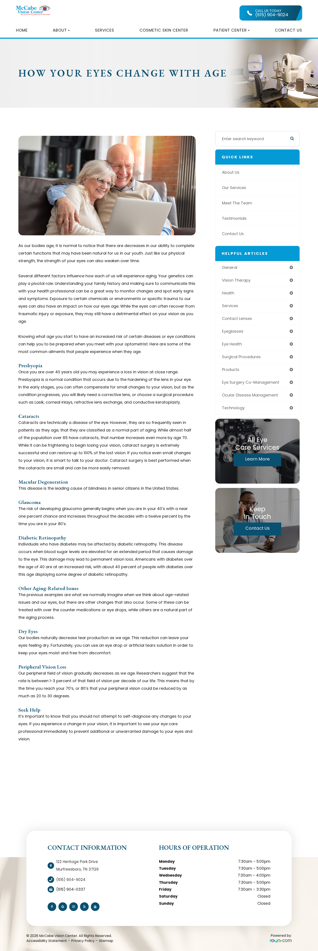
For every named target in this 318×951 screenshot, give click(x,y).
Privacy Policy (83, 940)
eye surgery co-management (250, 382)
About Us (230, 172)
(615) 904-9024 (70, 879)
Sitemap (106, 940)
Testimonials (234, 218)
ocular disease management (250, 395)
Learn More (257, 459)
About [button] (60, 30)
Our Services (234, 187)
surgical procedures (241, 356)
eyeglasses (232, 331)
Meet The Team (237, 203)
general (229, 267)
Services (104, 30)
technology (233, 408)
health (228, 293)
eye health (232, 344)
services (230, 305)
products (230, 369)
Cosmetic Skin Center (164, 30)
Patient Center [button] (230, 30)
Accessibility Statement (46, 940)
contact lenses (237, 318)
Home (22, 30)
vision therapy (236, 280)
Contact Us (288, 30)
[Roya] (281, 940)
